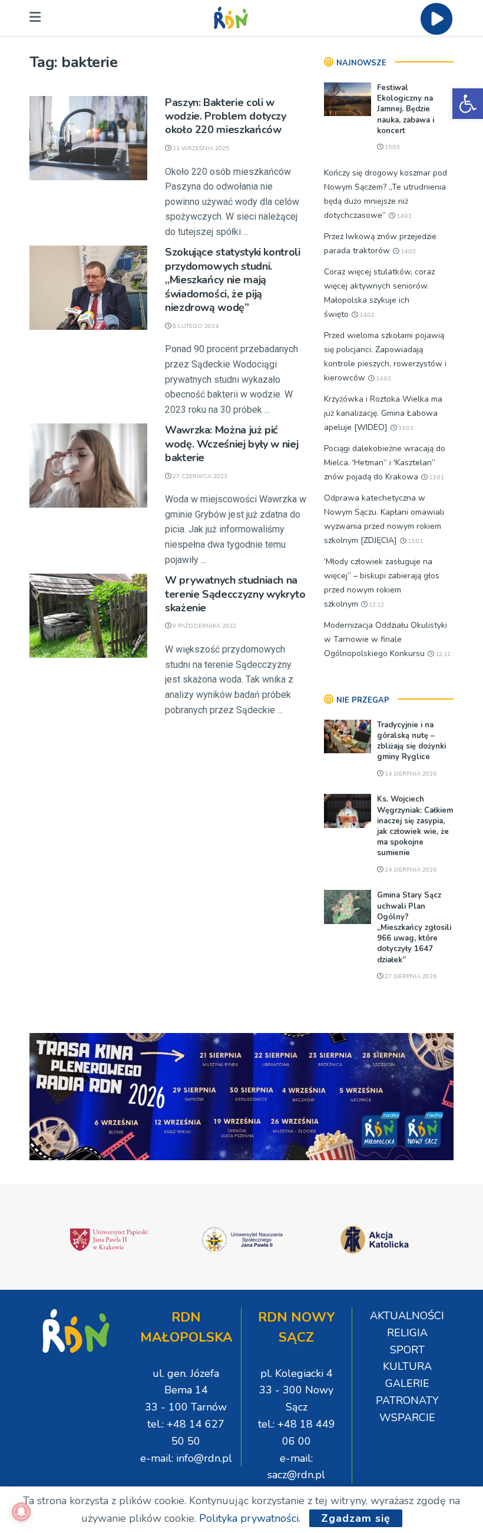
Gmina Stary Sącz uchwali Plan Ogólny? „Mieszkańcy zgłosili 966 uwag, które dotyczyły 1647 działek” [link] (414, 927)
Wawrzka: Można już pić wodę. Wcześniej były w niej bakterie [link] (231, 444)
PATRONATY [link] (407, 1400)
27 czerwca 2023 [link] (199, 476)
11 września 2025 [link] (200, 148)
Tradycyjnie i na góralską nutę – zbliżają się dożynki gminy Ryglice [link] (411, 741)
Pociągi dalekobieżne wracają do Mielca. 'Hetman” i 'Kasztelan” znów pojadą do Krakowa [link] (384, 462)
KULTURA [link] (407, 1366)
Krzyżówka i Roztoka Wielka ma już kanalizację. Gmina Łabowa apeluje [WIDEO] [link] (383, 413)
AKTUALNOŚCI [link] (407, 1316)
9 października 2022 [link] (203, 626)
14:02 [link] (403, 216)
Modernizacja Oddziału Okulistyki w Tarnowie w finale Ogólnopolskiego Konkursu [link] (385, 639)
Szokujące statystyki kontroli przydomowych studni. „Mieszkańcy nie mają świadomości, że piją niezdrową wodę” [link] (232, 279)
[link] (467, 103)
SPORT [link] (407, 1350)
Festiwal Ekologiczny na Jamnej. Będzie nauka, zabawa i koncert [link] (405, 109)
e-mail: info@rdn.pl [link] (186, 1458)
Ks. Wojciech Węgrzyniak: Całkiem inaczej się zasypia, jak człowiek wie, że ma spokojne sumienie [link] (415, 826)
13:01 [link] (404, 428)
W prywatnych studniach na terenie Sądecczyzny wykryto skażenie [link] (235, 594)
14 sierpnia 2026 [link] (409, 774)
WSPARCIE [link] (407, 1418)
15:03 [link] (391, 147)
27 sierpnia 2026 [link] (409, 976)
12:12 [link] (375, 605)
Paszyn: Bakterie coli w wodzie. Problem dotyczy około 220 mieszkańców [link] (225, 116)
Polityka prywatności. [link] (249, 1518)
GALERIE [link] (407, 1383)
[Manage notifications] (21, 1511)
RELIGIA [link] (407, 1333)
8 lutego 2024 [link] (195, 326)
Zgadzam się (356, 1518)
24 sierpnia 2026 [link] (409, 870)
